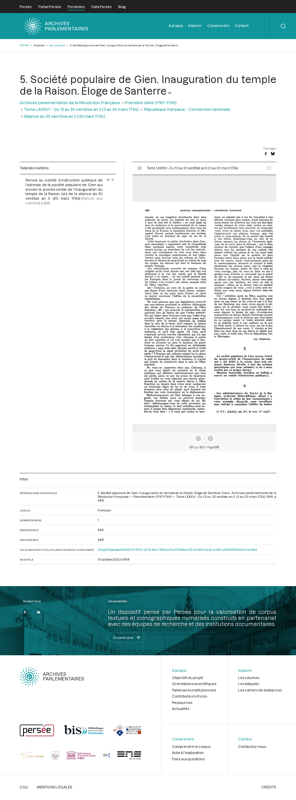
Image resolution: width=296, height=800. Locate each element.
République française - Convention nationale (187, 109)
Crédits (268, 787)
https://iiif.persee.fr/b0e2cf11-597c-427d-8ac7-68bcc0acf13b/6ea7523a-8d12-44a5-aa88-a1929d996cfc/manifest (177, 549)
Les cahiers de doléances (260, 690)
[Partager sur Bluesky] (273, 154)
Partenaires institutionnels (194, 690)
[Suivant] (210, 438)
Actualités (180, 709)
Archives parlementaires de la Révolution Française (70, 102)
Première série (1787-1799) (151, 102)
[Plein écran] (269, 168)
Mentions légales (54, 787)
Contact (242, 25)
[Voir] (169, 90)
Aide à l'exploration (188, 753)
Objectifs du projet (187, 678)
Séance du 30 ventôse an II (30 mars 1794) (64, 116)
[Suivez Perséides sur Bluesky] (38, 612)
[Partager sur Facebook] (266, 154)
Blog (121, 7)
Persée (26, 7)
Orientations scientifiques (194, 684)
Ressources (182, 702)
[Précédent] (198, 438)
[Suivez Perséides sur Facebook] (25, 612)
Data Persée (101, 7)
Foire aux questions (188, 759)
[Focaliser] (112, 180)
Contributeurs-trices (189, 696)
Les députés (248, 684)
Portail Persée (49, 7)
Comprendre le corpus (191, 746)
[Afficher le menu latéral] (140, 168)
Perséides (76, 7)
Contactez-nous (252, 746)
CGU (24, 787)
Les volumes (57, 45)
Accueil (24, 45)
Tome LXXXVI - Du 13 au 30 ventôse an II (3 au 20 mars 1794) (81, 109)
